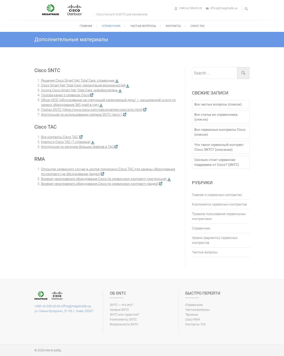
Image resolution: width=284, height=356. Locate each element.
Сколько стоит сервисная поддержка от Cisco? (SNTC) (216, 162)
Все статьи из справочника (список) (215, 117)
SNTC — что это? (121, 305)
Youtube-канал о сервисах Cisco (65, 95)
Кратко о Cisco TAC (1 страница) (66, 142)
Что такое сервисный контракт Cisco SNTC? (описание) (219, 147)
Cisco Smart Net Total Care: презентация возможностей (83, 85)
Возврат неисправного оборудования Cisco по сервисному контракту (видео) (99, 184)
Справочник (111, 25)
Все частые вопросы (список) (218, 104)
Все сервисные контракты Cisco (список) (220, 132)
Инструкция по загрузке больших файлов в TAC (77, 147)
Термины (191, 314)
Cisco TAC (198, 25)
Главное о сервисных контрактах (217, 195)
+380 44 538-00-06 (190, 8)
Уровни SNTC (119, 309)
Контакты (173, 25)
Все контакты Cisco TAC (60, 137)
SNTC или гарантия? (124, 314)
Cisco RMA (192, 319)
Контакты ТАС (195, 324)
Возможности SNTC (124, 324)
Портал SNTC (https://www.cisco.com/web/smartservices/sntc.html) (92, 110)
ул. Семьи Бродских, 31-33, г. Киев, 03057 (63, 311)
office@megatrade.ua (223, 8)
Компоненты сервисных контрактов (219, 204)
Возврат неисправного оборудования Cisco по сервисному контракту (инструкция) (104, 179)
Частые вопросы (143, 25)
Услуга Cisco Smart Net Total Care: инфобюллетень (79, 90)
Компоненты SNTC (123, 319)
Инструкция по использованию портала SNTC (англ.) (81, 115)
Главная (86, 25)
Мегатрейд (53, 350)
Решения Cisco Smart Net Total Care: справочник (78, 80)
